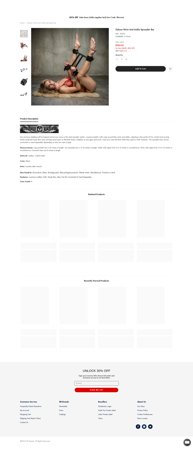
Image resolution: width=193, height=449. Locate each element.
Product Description (29, 118)
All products (36, 172)
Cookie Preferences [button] (145, 414)
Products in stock (108, 172)
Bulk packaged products (69, 172)
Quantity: (119, 55)
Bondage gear (53, 172)
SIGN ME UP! (96, 390)
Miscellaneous (95, 172)
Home (22, 23)
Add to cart (140, 68)
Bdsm (45, 172)
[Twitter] (150, 426)
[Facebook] (138, 426)
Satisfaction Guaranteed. (116, 17)
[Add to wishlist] (170, 69)
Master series (84, 172)
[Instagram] (144, 426)
